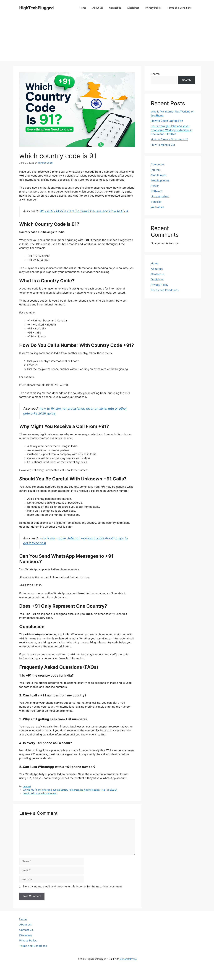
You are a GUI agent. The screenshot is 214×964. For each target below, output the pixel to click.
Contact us (115, 7)
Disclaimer (133, 7)
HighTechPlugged (36, 7)
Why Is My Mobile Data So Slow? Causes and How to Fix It (84, 211)
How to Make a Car (163, 144)
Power (155, 185)
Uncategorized (160, 196)
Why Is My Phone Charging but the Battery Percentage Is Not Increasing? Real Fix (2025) (70, 789)
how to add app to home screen (40, 793)
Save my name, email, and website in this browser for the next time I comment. (73, 886)
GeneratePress (128, 958)
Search (155, 74)
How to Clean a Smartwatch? (169, 139)
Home (83, 7)
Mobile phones (160, 180)
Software (156, 191)
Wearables (157, 207)
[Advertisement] (107, 39)
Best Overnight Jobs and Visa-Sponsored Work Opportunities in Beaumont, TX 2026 (171, 130)
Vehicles (156, 201)
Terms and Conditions (179, 7)
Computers (158, 164)
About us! (97, 7)
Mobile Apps (159, 175)
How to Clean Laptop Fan (167, 120)
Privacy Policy (153, 7)
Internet (27, 786)
